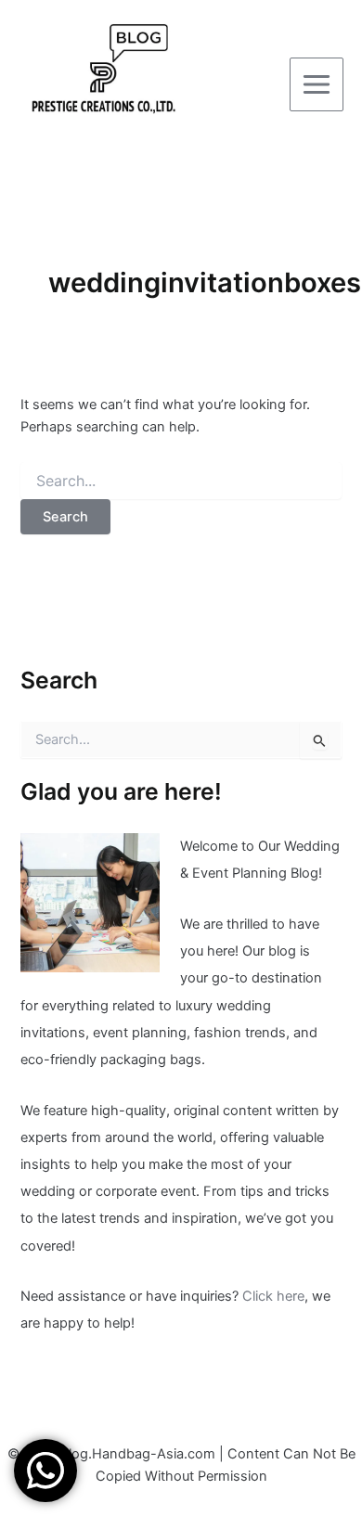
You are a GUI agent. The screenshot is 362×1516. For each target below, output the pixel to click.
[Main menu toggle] (316, 84)
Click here (273, 1296)
